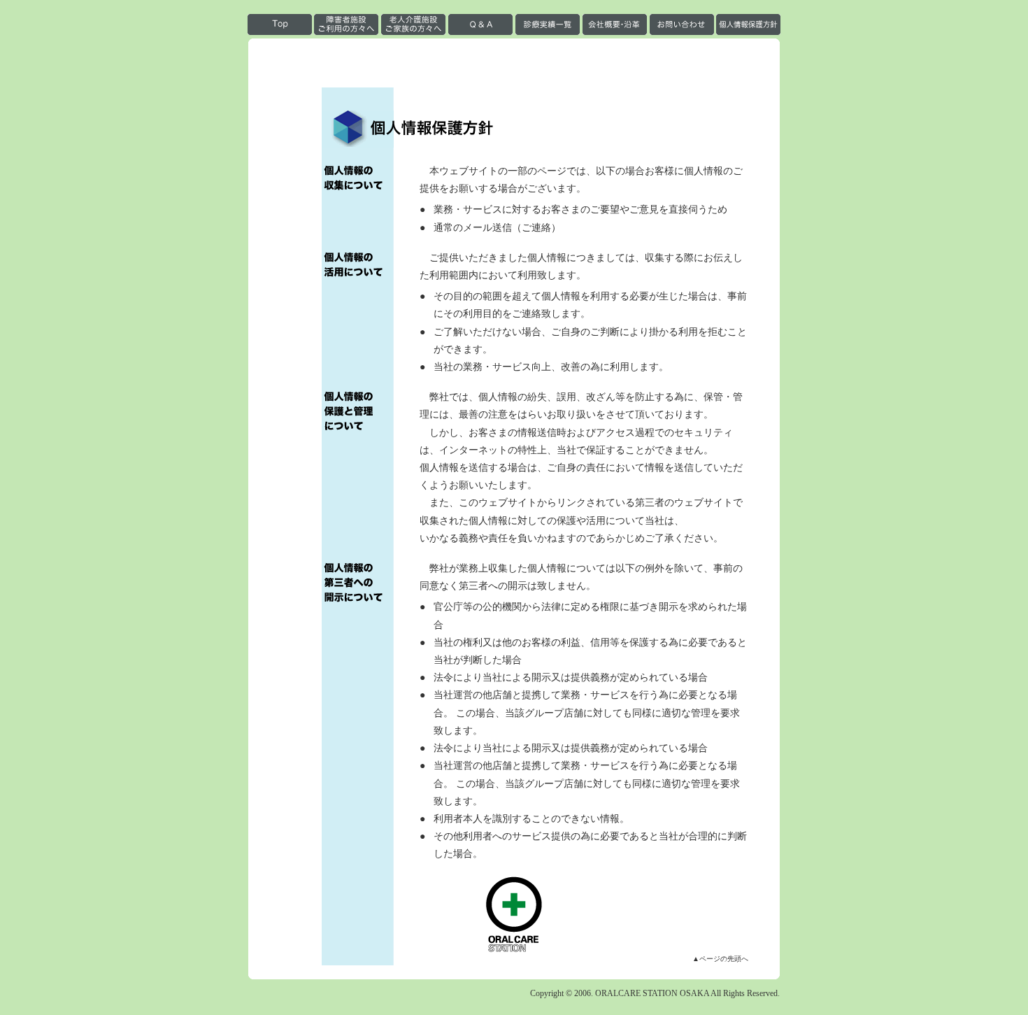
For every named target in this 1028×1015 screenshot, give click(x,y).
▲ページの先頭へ (720, 959)
